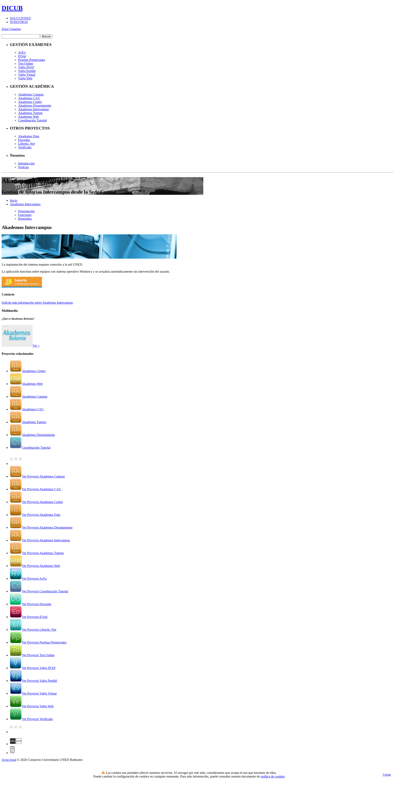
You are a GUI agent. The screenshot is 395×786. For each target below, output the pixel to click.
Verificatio (24, 147)
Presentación (26, 211)
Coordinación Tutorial (32, 120)
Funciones (24, 215)
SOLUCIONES (20, 18)
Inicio (13, 200)
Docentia (24, 140)
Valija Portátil (27, 71)
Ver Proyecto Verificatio (37, 719)
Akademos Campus (31, 94)
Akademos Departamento (34, 105)
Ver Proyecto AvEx (34, 578)
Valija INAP (26, 67)
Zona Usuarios (11, 29)
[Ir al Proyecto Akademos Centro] (16, 371)
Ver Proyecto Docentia (36, 604)
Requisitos (25, 218)
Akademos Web (28, 116)
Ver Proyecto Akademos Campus (43, 476)
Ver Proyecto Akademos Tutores (43, 553)
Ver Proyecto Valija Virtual (39, 693)
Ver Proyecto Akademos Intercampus (46, 540)
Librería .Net (26, 143)
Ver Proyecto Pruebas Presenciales (44, 642)
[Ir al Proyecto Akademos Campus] (16, 396)
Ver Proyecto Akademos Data (41, 514)
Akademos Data (28, 136)
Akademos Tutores (30, 113)
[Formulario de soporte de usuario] (22, 286)
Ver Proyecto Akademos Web (41, 566)
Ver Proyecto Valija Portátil (39, 680)
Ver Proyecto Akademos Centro (42, 502)
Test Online (25, 63)
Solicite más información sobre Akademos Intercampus (37, 302)
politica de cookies (273, 776)
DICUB (12, 8)
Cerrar (387, 774)
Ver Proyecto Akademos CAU (41, 489)
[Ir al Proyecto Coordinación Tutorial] (16, 447)
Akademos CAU (29, 98)
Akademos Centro (30, 102)
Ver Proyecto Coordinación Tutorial (45, 591)
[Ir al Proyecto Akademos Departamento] (16, 435)
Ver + (36, 345)
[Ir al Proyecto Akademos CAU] (16, 409)
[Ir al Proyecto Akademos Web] (16, 383)
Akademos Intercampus (33, 109)
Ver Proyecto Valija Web (38, 706)
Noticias (23, 167)
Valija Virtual (26, 74)
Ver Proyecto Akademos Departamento (47, 527)
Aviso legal (9, 759)
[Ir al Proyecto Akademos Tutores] (16, 422)
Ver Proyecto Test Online (38, 655)
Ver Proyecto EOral (34, 617)
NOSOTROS (19, 22)
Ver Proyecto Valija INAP (39, 668)
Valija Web (25, 78)
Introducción (26, 163)
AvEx (22, 52)
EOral (22, 56)
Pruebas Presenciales (31, 60)
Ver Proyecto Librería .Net (39, 629)
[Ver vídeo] (17, 345)
